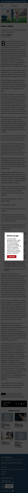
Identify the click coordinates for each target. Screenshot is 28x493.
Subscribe (12, 256)
